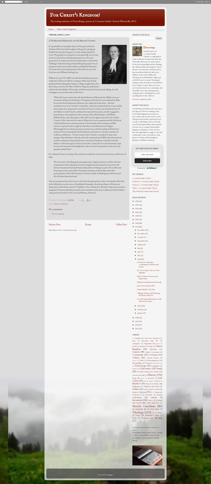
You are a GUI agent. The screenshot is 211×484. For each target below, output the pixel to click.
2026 (137, 201)
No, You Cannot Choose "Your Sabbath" (148, 271)
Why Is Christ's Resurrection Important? (147, 277)
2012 (137, 325)
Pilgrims (147, 386)
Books (134, 346)
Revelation (148, 395)
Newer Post (54, 224)
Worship (158, 417)
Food (139, 371)
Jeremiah (151, 378)
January (140, 313)
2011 (137, 328)
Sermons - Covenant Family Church (145, 184)
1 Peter (146, 338)
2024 (137, 208)
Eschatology (140, 365)
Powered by (141, 168)
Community (137, 354)
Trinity (160, 413)
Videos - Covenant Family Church (144, 188)
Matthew (136, 383)
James (142, 378)
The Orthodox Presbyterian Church (145, 191)
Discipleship (137, 363)
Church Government (152, 352)
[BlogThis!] (83, 200)
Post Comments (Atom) (68, 230)
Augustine (148, 343)
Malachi (157, 381)
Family (159, 368)
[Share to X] (85, 200)
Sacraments (137, 400)
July (139, 248)
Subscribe (147, 161)
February (140, 309)
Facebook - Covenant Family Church (145, 181)
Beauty (158, 344)
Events (134, 369)
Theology (138, 412)
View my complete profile (141, 99)
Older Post (121, 224)
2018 (137, 317)
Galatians (147, 371)
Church (135, 351)
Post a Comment (58, 214)
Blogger (110, 474)
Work (134, 418)
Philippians (136, 386)
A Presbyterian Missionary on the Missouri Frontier (149, 300)
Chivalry (150, 346)
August (140, 244)
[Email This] (80, 200)
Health (142, 375)
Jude (144, 381)
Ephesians (159, 363)
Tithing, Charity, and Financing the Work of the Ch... (148, 294)
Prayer (145, 389)
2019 (137, 227)
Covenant (153, 354)
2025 (137, 205)
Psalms (134, 392)
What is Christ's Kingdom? (66, 29)
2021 (137, 219)
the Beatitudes (137, 409)
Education (149, 363)
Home (51, 29)
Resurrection (136, 395)
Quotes (143, 392)
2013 (137, 321)
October (140, 237)
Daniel (141, 360)
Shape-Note (155, 403)
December (141, 230)
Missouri (64, 204)
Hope (134, 378)
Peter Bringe (150, 47)
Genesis (134, 375)
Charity (141, 346)
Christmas (153, 349)
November (141, 233)
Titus (153, 413)
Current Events (152, 358)
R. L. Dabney (155, 392)
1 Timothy (155, 338)
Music (156, 383)
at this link (82, 181)
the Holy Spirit (153, 409)
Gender (156, 371)
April (139, 259)
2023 (137, 212)
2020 (137, 223)
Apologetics (136, 343)
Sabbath (154, 397)
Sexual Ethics (141, 403)
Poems (157, 386)
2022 (137, 216)
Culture (136, 357)
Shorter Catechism (143, 406)
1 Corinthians (136, 338)
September (141, 241)
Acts (156, 341)
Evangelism (155, 366)
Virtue (137, 415)
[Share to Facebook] (87, 200)
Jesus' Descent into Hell (145, 286)
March (140, 306)
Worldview (145, 418)
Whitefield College (152, 415)
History (57, 204)
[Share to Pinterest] (90, 200)
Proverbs (155, 389)
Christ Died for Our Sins (146, 289)
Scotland (159, 400)
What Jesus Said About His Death (149, 282)
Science (150, 400)
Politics (135, 389)
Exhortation (145, 368)
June (139, 252)
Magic (151, 381)
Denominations (153, 360)
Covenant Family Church (141, 178)
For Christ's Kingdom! (75, 15)
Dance (134, 360)
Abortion (145, 341)
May (139, 255)
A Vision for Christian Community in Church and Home (148, 264)
